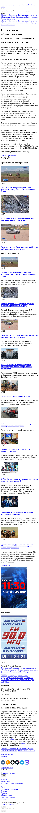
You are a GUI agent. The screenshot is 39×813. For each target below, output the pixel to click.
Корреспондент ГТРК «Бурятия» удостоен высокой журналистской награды (17, 219)
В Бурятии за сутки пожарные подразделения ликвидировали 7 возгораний (19, 425)
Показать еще (6, 566)
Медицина (33, 15)
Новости (4, 5)
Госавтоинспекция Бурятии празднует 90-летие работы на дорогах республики (19, 248)
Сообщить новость (8, 804)
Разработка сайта (7, 768)
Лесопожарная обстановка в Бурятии (15, 396)
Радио (3, 678)
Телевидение (12, 5)
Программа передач (26, 680)
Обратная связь (13, 680)
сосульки (4, 155)
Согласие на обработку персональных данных (18, 751)
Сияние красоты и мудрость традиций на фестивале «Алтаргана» (17, 513)
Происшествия (23, 15)
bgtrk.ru (11, 739)
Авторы (4, 756)
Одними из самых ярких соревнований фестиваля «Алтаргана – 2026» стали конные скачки (18, 189)
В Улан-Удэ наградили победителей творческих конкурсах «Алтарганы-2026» (19, 480)
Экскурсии (5, 682)
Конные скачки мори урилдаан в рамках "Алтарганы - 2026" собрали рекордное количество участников (17, 546)
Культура (34, 17)
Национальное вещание (14, 678)
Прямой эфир (23, 676)
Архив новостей (7, 754)
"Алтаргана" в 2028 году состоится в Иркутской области (15, 450)
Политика (11, 19)
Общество (4, 15)
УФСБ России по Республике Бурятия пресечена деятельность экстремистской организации (16, 367)
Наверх (3, 674)
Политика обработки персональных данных (17, 749)
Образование (6, 17)
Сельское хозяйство (23, 17)
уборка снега (12, 155)
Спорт (13, 17)
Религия (4, 19)
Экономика (13, 15)
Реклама (4, 680)
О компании (28, 678)
